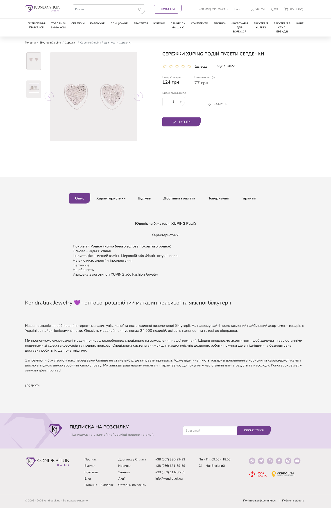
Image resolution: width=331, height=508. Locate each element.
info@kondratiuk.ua (169, 478)
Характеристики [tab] (111, 198)
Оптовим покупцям (132, 485)
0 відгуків (201, 66)
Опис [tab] (79, 198)
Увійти (260, 9)
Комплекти (199, 23)
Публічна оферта (293, 500)
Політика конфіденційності (260, 500)
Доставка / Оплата (132, 459)
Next (138, 96)
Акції (121, 478)
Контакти (91, 472)
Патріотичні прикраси (36, 25)
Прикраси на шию (178, 25)
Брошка (219, 23)
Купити (184, 122)
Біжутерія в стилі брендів (282, 27)
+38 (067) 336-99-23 (170, 459)
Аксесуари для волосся (239, 27)
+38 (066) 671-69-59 (170, 466)
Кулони (159, 23)
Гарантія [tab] (248, 198)
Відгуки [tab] (144, 198)
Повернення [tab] (218, 198)
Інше (300, 23)
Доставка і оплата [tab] (179, 198)
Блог (87, 478)
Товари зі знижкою (58, 25)
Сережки (78, 23)
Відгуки (89, 466)
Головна (30, 42)
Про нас (90, 459)
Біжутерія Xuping (261, 25)
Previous (49, 96)
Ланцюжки (119, 23)
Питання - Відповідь (99, 485)
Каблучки (97, 23)
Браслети (141, 23)
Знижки (124, 472)
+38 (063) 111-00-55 (170, 472)
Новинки (168, 9)
